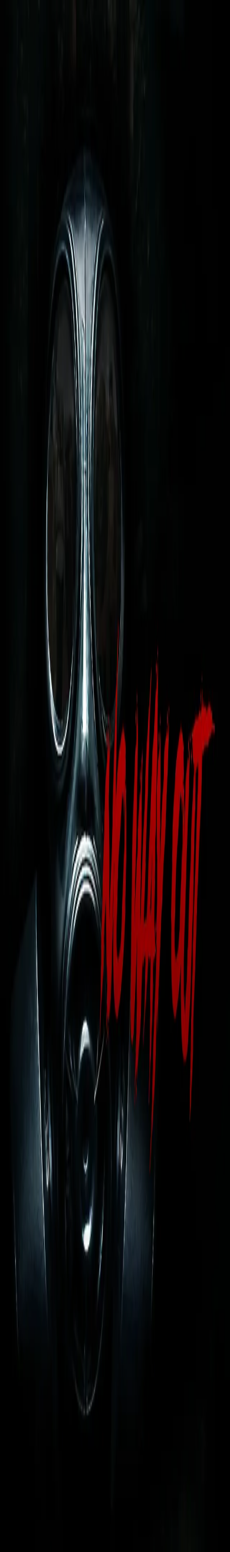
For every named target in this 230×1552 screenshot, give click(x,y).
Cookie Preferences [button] (64, 1429)
